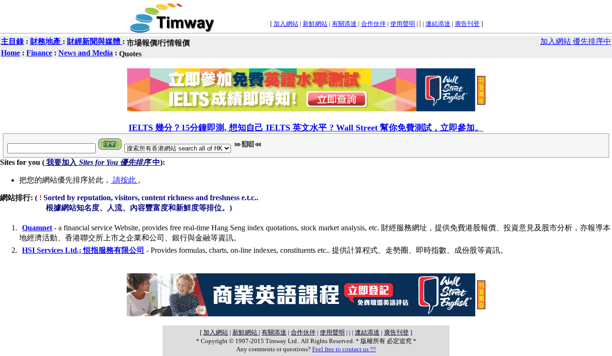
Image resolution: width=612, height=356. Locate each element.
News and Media (85, 53)
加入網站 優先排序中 (575, 41)
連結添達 (438, 23)
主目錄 (12, 41)
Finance (39, 53)
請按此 (124, 180)
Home (10, 53)
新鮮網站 (315, 23)
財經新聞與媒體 (94, 41)
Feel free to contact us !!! (344, 349)
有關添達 (344, 23)
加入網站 (285, 23)
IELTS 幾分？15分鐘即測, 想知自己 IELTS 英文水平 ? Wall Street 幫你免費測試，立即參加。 (306, 127)
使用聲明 (402, 23)
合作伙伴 (373, 23)
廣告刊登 (467, 23)
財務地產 (46, 41)
